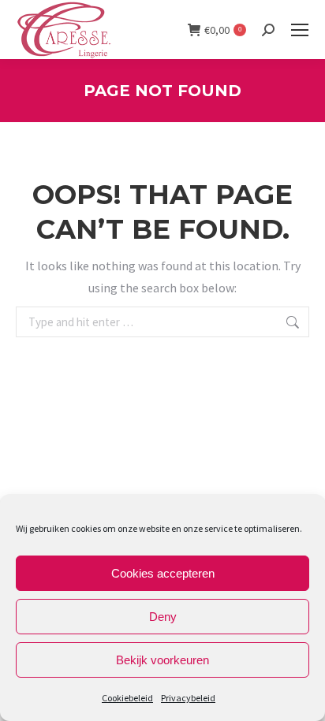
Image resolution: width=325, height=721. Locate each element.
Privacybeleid (188, 698)
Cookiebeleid (127, 698)
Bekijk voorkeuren (162, 660)
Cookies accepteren (163, 573)
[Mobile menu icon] (299, 29)
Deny (163, 616)
